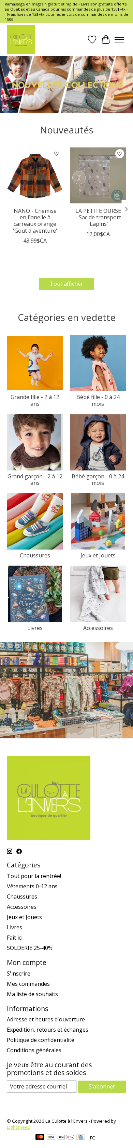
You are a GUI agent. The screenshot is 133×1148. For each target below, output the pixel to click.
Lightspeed (18, 1127)
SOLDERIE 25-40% (30, 948)
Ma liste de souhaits (32, 994)
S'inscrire (18, 973)
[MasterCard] (39, 1137)
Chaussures (35, 555)
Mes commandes (28, 984)
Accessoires (98, 628)
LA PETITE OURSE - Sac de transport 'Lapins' (98, 217)
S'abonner (102, 1086)
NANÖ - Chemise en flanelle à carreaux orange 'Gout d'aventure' (35, 220)
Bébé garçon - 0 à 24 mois (98, 480)
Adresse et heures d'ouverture (46, 1019)
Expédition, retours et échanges (47, 1029)
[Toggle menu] (119, 40)
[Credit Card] (80, 1137)
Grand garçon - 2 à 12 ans (35, 480)
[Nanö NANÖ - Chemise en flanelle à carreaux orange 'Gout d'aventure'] (35, 175)
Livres (35, 628)
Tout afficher (66, 283)
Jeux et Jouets (98, 555)
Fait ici (15, 937)
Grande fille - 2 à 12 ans (35, 400)
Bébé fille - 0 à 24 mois (98, 400)
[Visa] (51, 1137)
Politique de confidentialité (40, 1040)
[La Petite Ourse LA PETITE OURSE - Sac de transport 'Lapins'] (98, 175)
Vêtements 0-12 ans (32, 886)
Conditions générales (34, 1050)
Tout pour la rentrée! (34, 876)
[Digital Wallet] (66, 1137)
